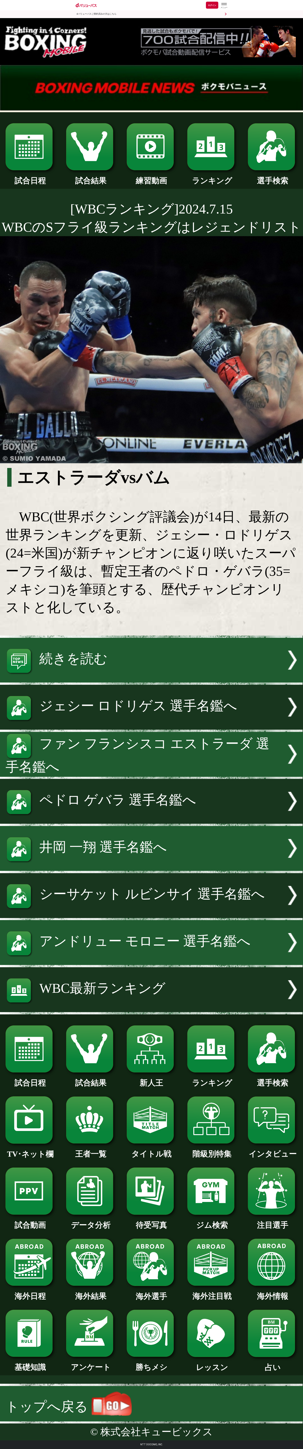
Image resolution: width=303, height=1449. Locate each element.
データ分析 (91, 1225)
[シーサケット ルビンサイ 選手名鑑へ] (151, 913)
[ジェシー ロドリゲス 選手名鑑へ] (151, 725)
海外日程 (30, 1296)
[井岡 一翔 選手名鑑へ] (151, 866)
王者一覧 (91, 1153)
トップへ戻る (48, 1406)
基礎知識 (30, 1367)
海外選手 (151, 1296)
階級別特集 (212, 1153)
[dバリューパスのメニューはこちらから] (223, 5)
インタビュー (273, 1153)
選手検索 (272, 180)
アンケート (91, 1367)
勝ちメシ (152, 1367)
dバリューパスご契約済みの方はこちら (96, 14)
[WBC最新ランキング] (151, 1007)
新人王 (151, 1082)
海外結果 (91, 1296)
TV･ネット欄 (30, 1154)
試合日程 (30, 180)
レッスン (212, 1367)
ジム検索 (212, 1225)
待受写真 (151, 1225)
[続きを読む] (151, 678)
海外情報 (272, 1296)
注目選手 (272, 1225)
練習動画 (151, 180)
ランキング (212, 180)
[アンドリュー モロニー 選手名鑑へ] (151, 960)
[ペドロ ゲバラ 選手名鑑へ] (151, 819)
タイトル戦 (151, 1153)
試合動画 (30, 1225)
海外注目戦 (212, 1296)
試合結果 (91, 180)
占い (273, 1367)
